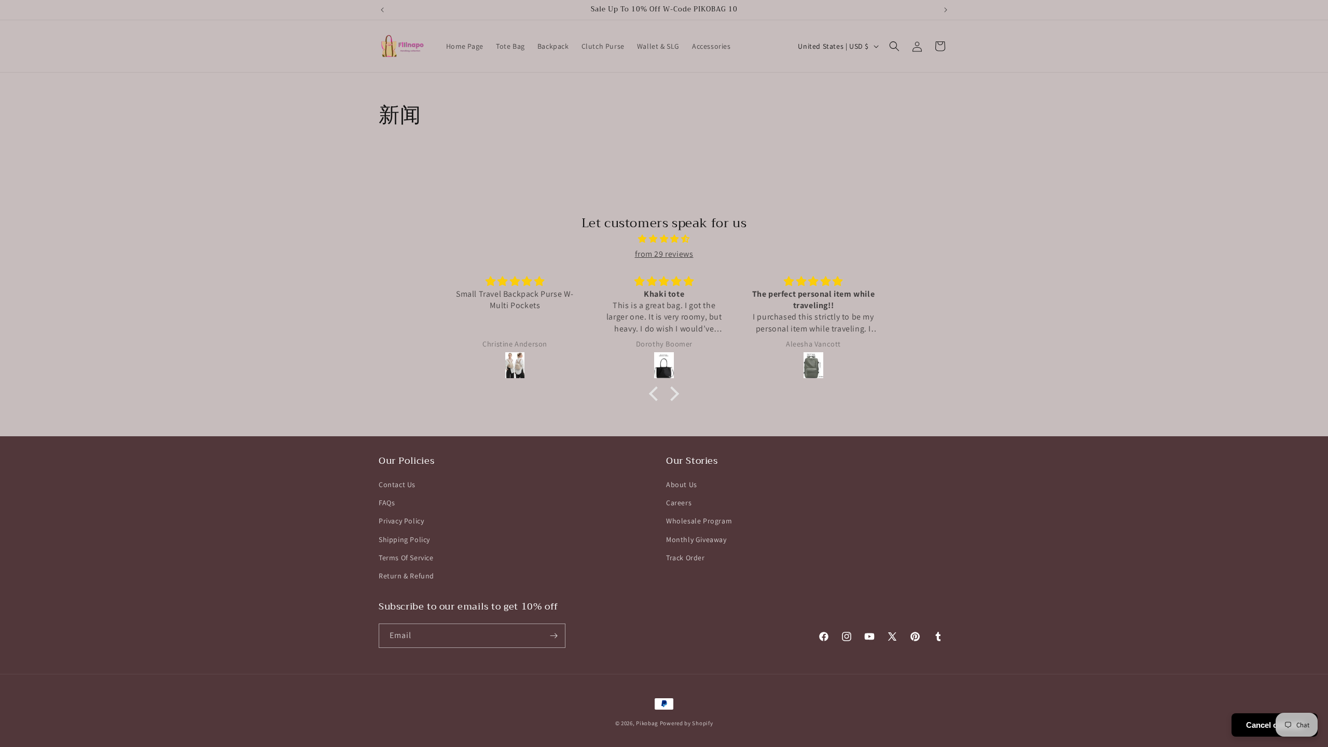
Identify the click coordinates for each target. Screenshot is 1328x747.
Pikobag (647, 723)
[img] (664, 239)
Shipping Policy (404, 539)
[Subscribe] (553, 636)
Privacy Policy (401, 520)
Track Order (685, 557)
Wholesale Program (699, 520)
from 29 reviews (664, 253)
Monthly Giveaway (696, 539)
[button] (894, 46)
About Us (681, 484)
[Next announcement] (945, 10)
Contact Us (397, 484)
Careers (678, 502)
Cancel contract (1274, 725)
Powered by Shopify (686, 723)
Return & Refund (406, 575)
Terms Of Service (406, 557)
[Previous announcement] (382, 10)
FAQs (387, 502)
